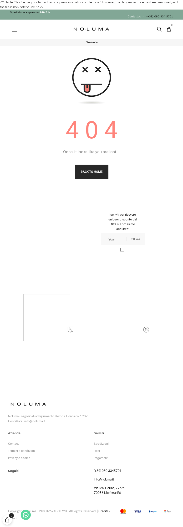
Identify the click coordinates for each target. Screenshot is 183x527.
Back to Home (91, 171)
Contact (13, 443)
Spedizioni (101, 443)
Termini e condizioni (22, 451)
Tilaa (135, 239)
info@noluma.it (34, 421)
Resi (97, 451)
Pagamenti (101, 458)
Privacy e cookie (19, 458)
